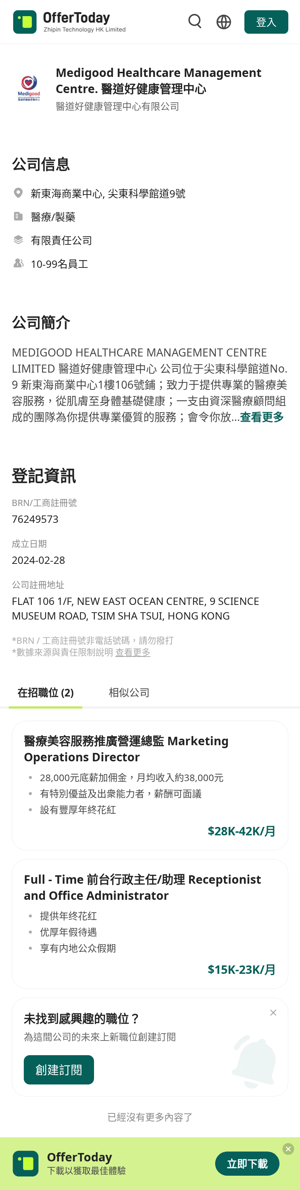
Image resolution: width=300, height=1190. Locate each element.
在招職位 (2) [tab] (46, 691)
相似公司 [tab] (129, 691)
